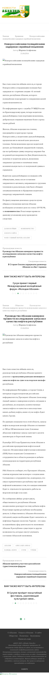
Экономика (35, 635)
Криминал (19, 36)
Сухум (23, 550)
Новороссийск (10, 233)
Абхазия (7, 545)
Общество (19, 305)
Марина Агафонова (27, 50)
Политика (23, 635)
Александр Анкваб (22, 545)
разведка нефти (10, 550)
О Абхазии (12, 632)
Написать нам (24, 639)
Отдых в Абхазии (25, 632)
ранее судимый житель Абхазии (17, 238)
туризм (33, 550)
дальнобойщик (10, 229)
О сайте (38, 632)
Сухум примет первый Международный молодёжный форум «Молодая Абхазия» (24, 286)
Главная (6, 36)
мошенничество (27, 229)
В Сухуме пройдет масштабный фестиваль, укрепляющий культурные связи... (24, 596)
